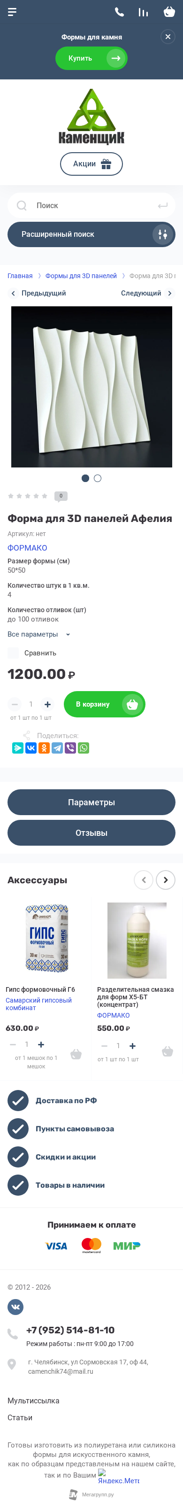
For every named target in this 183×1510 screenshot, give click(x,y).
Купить (80, 58)
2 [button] (97, 478)
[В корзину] (76, 1054)
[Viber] (70, 748)
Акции (84, 163)
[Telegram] (57, 748)
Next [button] (165, 880)
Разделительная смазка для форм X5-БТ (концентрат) (135, 997)
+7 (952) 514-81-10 (70, 1330)
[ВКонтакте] (31, 748)
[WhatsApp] (83, 748)
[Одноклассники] (44, 748)
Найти (162, 205)
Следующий (141, 293)
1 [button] (85, 478)
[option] (91, 386)
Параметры (91, 802)
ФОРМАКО (27, 548)
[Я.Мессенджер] (17, 748)
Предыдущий (44, 293)
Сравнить (40, 653)
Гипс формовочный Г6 (40, 989)
